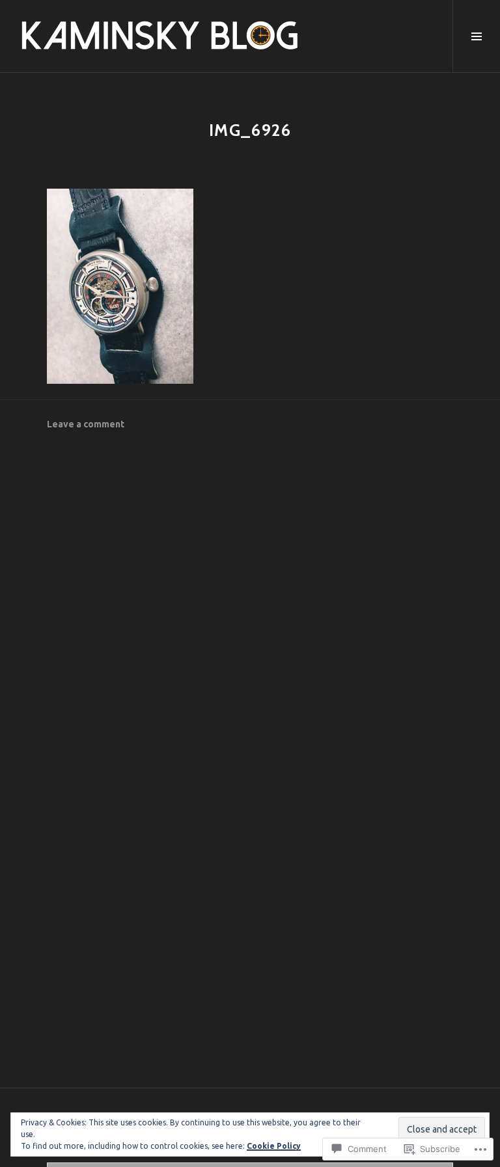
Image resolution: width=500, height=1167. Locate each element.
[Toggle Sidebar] (476, 36)
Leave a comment (85, 424)
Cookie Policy (274, 1146)
